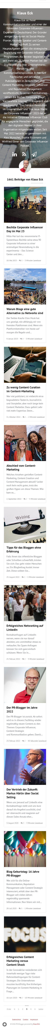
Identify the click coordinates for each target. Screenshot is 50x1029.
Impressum (34, 1019)
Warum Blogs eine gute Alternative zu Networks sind (25, 311)
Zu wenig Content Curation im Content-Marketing (23, 389)
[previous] (14, 1009)
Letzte (41, 1009)
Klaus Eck (36, 1024)
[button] (4, 1024)
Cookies (25, 1019)
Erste (9, 1009)
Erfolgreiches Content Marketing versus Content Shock (20, 960)
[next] (35, 1009)
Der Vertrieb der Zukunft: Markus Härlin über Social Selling (23, 793)
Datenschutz (16, 1019)
